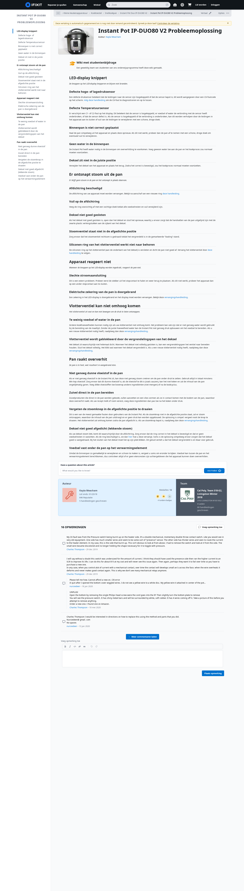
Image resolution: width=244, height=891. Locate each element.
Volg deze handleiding (94, 100)
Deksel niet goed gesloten (30, 76)
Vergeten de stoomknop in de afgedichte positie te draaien (30, 162)
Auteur (66, 483)
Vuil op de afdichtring (28, 73)
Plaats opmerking (213, 673)
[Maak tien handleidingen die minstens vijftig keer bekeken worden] (163, 496)
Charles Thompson (75, 549)
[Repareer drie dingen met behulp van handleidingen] (169, 496)
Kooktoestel (96, 13)
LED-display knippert (27, 31)
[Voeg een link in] (79, 646)
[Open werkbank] (175, 5)
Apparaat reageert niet (28, 98)
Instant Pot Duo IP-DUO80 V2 (133, 13)
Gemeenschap (80, 5)
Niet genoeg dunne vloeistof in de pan (31, 148)
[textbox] (142, 658)
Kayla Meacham (113, 37)
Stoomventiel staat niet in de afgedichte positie (31, 82)
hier (130, 436)
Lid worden (200, 4)
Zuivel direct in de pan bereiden (29, 154)
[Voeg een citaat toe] (84, 646)
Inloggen (215, 4)
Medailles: (165, 490)
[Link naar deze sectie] (67, 78)
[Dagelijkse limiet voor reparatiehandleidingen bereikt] (157, 496)
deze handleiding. (171, 193)
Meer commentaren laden (144, 636)
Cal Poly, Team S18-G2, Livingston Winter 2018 (209, 494)
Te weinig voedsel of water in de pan (32, 123)
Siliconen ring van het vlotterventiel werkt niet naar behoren (32, 90)
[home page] (33, 4)
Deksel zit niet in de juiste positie (30, 58)
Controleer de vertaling (168, 23)
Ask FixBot (212, 470)
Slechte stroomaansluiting (30, 102)
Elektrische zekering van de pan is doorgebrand (31, 107)
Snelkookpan (111, 13)
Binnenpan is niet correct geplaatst (30, 47)
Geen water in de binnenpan (31, 53)
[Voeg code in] (75, 646)
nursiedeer (75, 586)
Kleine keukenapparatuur (76, 13)
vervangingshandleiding (176, 297)
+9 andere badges (165, 500)
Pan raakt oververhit (27, 142)
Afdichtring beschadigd (29, 69)
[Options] (58, 13)
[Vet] (65, 646)
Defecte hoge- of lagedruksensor (26, 37)
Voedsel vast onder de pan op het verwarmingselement (31, 177)
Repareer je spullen (57, 5)
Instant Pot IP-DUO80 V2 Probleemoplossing (31, 19)
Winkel (97, 5)
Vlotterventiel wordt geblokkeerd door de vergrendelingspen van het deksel (31, 132)
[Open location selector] (182, 5)
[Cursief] (70, 646)
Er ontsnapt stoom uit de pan (31, 65)
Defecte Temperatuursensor (31, 42)
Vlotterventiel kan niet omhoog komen (28, 116)
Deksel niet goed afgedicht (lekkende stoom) (31, 170)
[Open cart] (189, 5)
